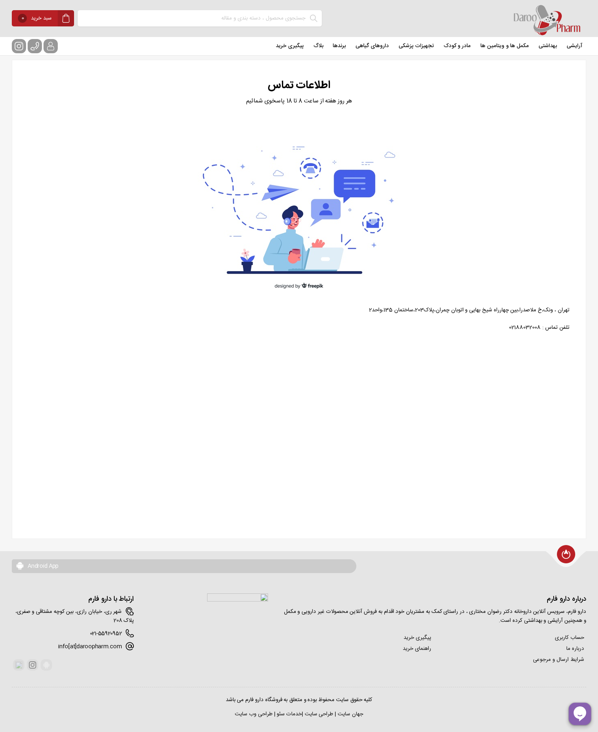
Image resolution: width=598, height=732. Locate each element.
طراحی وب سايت (253, 714)
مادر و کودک (457, 45)
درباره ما (575, 648)
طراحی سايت (319, 714)
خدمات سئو (289, 714)
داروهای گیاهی (372, 45)
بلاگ (318, 45)
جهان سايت (350, 714)
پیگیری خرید (290, 45)
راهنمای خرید (417, 648)
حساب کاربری (569, 637)
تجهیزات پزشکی (416, 45)
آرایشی (574, 45)
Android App (42, 566)
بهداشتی (548, 45)
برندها (339, 45)
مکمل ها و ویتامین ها (504, 45)
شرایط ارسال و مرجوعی (558, 659)
